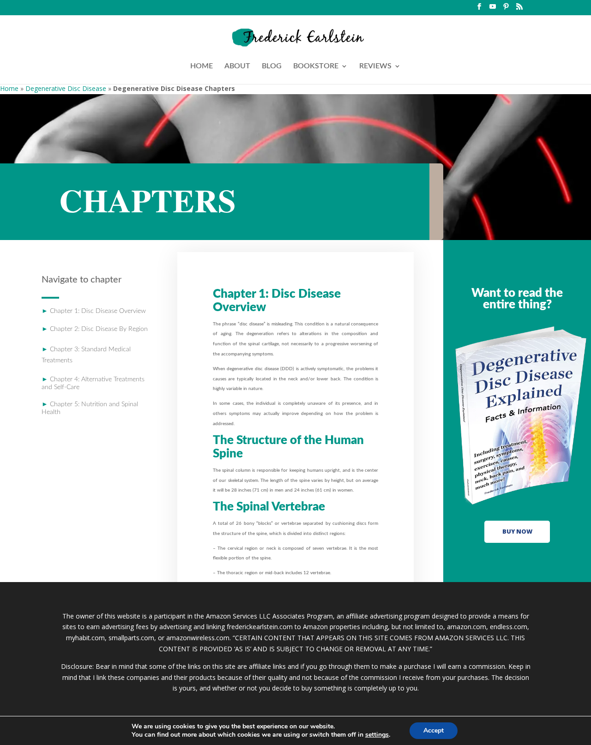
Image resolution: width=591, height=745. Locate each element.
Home (9, 88)
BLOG (272, 66)
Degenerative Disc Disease (65, 88)
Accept (433, 730)
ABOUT (237, 66)
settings (377, 735)
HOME (201, 66)
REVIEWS (375, 66)
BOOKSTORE (315, 66)
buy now (517, 531)
